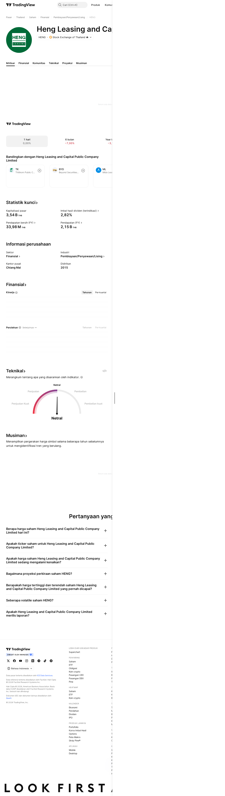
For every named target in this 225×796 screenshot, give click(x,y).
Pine (71, 681)
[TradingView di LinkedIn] (33, 661)
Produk (95, 4)
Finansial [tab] (24, 63)
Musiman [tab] (81, 63)
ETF (71, 665)
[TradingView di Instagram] (26, 661)
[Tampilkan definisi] (28, 210)
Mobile (72, 750)
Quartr (8, 698)
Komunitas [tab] (39, 63)
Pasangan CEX (76, 675)
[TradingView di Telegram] (39, 661)
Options (73, 733)
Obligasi (73, 668)
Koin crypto (74, 671)
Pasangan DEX (76, 678)
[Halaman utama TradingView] (20, 5)
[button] (102, 5)
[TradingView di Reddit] (51, 661)
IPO (71, 717)
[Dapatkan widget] (104, 371)
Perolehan (74, 710)
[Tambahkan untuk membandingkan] (39, 170)
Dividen (72, 714)
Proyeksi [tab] (67, 63)
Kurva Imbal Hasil (77, 730)
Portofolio (73, 727)
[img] (87, 37)
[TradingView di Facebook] (14, 661)
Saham (72, 661)
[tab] (87, 292)
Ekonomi (73, 707)
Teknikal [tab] (54, 63)
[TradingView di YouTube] (20, 661)
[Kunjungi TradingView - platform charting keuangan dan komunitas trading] (18, 124)
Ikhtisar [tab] (10, 63)
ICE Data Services (44, 675)
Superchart (74, 652)
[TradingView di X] (8, 661)
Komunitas (111, 4)
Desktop (73, 753)
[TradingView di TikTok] (45, 661)
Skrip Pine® (74, 740)
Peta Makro (74, 737)
